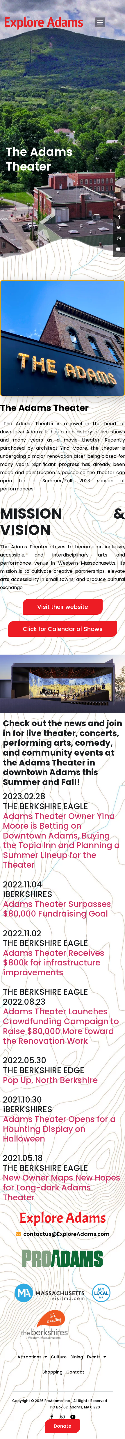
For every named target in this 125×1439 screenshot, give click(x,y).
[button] (100, 22)
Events (94, 1357)
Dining (76, 1357)
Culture (59, 1357)
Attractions (29, 1357)
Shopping (52, 1372)
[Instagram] (62, 1417)
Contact (75, 1372)
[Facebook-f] (52, 1417)
